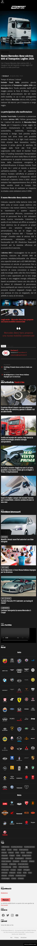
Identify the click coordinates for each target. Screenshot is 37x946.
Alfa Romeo (6, 847)
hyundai (5, 855)
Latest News (5, 567)
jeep (19, 855)
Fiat (18, 852)
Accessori (4, 537)
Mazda (32, 861)
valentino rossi (21, 875)
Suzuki (5, 875)
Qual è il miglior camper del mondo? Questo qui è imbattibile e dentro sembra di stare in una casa (17, 500)
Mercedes (13, 864)
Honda (29, 852)
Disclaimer (24, 937)
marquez (16, 861)
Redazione (4, 893)
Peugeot (27, 870)
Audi (4, 849)
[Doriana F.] (6, 355)
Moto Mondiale (24, 867)
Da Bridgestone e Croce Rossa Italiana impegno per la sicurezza (18, 571)
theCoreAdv (4, 905)
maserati (24, 861)
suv (30, 872)
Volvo (14, 878)
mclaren (5, 864)
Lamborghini (20, 858)
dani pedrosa (24, 849)
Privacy (16, 937)
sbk (25, 872)
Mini (15, 867)
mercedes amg (7, 867)
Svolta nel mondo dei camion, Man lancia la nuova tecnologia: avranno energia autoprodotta (17, 440)
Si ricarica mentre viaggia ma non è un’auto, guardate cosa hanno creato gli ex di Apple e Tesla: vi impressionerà (17, 470)
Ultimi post (10, 346)
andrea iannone (29, 847)
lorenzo (29, 858)
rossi (19, 872)
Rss (11, 937)
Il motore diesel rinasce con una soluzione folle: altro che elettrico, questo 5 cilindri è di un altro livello (18, 409)
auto (10, 849)
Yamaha (21, 878)
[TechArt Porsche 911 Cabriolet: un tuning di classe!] (18, 586)
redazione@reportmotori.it (19, 355)
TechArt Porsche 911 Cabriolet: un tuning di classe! (17, 602)
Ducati (4, 852)
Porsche (8, 598)
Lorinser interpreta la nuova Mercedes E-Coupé (16, 611)
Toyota (12, 875)
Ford (23, 852)
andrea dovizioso (17, 847)
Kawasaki (5, 858)
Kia (12, 858)
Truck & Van (19, 382)
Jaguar (12, 855)
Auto (3, 598)
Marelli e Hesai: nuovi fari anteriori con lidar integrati (17, 540)
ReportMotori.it (22, 352)
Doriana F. (14, 350)
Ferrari (11, 852)
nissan (14, 870)
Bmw (16, 849)
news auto (6, 870)
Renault (13, 872)
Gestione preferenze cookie (30, 944)
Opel (20, 870)
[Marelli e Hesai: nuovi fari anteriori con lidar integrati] (18, 525)
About (3, 346)
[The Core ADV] (5, 901)
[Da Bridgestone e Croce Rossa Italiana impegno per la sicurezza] (18, 555)
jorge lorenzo (27, 855)
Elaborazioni (5, 608)
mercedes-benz (23, 864)
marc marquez (7, 861)
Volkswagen (6, 878)
